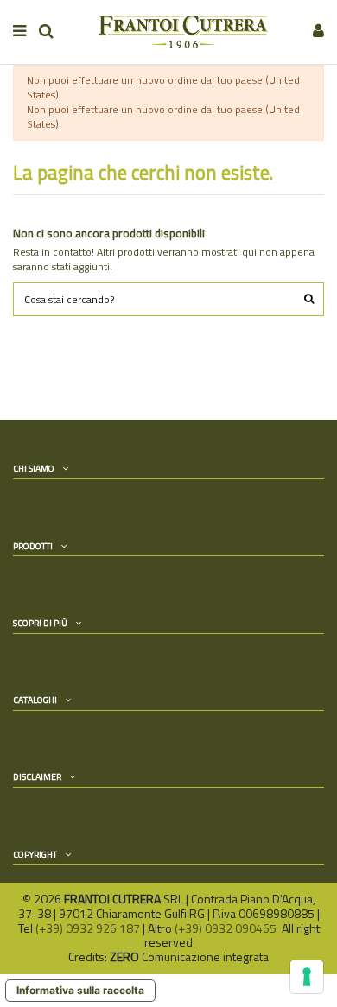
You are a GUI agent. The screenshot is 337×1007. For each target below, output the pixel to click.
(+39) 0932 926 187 (87, 928)
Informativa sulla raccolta (80, 990)
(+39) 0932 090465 (227, 928)
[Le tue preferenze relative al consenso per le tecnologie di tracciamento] (306, 976)
